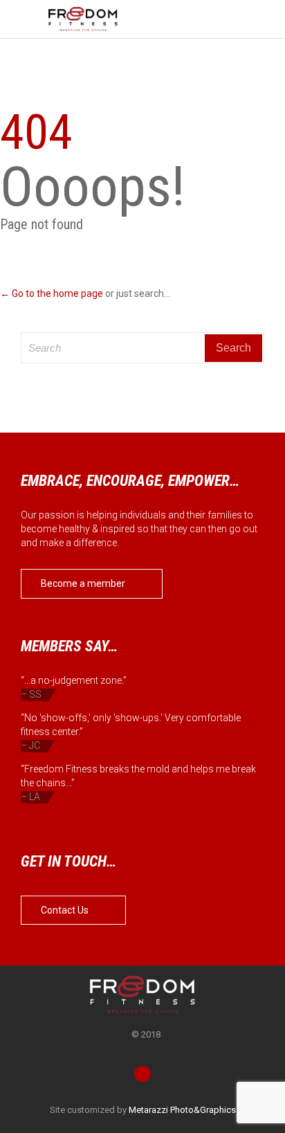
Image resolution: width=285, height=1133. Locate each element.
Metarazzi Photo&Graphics (182, 1110)
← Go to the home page (51, 293)
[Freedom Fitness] (83, 19)
